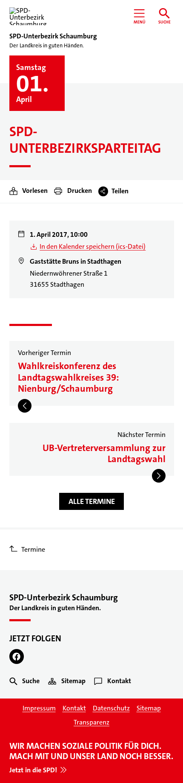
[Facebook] (16, 656)
